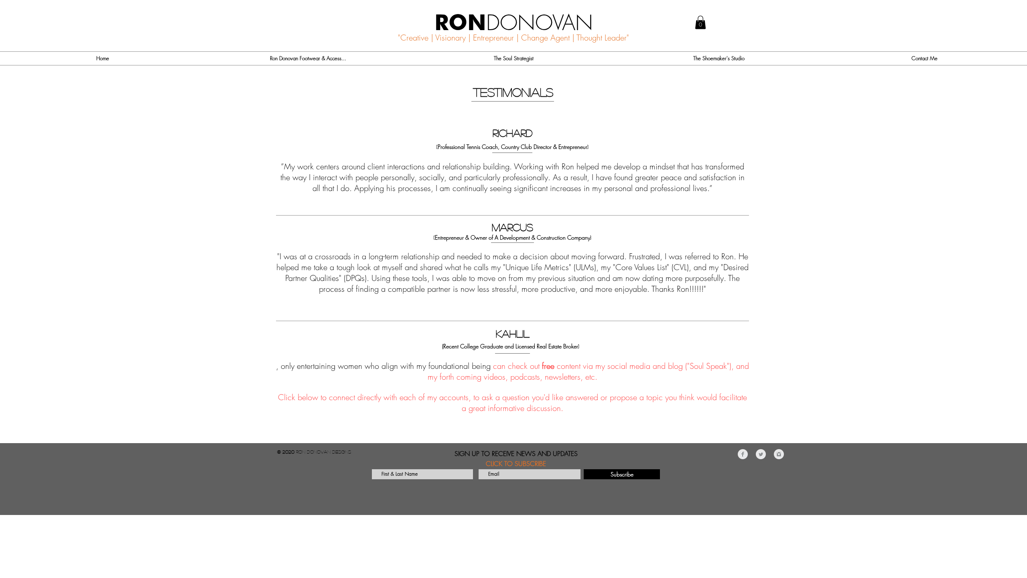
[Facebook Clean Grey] (743, 454)
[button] (700, 22)
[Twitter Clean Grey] (761, 454)
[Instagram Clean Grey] (779, 454)
